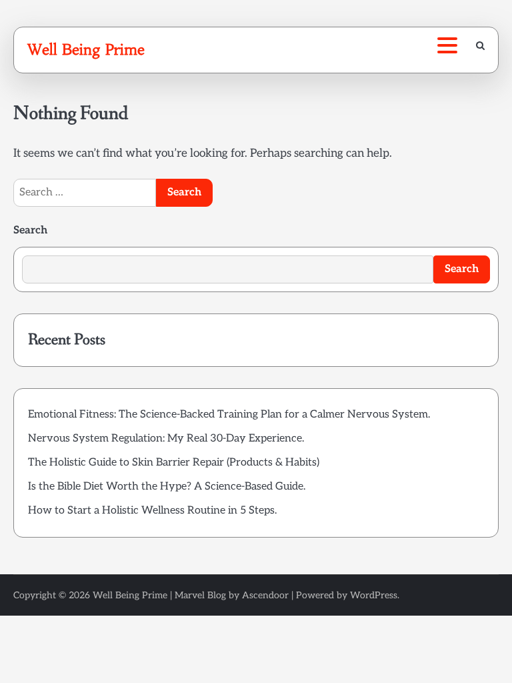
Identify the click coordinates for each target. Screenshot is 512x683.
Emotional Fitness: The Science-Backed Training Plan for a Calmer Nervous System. (229, 414)
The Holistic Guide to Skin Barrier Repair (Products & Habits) (173, 462)
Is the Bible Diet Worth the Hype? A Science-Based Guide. (166, 486)
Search (30, 230)
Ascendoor (265, 595)
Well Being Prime (86, 49)
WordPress (373, 595)
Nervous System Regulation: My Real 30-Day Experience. (166, 438)
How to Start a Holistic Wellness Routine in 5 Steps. (152, 510)
